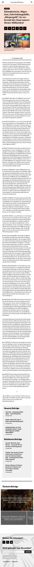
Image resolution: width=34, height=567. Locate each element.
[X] (9, 28)
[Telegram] (13, 28)
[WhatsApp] (5, 28)
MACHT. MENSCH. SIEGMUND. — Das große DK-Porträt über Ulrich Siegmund (14, 444)
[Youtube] (11, 542)
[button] (2, 2)
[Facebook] (17, 28)
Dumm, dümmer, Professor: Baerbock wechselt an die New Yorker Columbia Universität (13, 467)
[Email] (24, 28)
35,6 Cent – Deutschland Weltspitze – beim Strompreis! (14, 413)
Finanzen (7, 8)
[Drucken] (21, 28)
